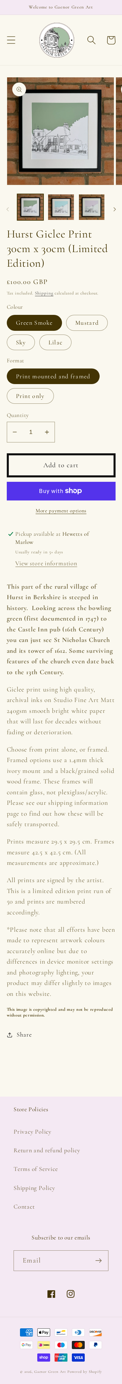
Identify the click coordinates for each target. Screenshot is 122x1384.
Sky (21, 342)
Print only (30, 396)
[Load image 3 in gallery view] (92, 207)
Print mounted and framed (53, 376)
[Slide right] (114, 209)
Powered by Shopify (84, 1371)
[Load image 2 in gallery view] (61, 207)
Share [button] (24, 1034)
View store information (46, 563)
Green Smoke (34, 322)
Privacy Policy (33, 1131)
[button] (11, 40)
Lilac (55, 342)
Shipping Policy (34, 1188)
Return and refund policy (47, 1150)
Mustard (87, 322)
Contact (24, 1206)
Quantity (18, 415)
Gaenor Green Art (50, 1371)
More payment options (61, 511)
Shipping (44, 293)
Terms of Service (36, 1169)
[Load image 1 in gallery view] (30, 207)
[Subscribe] (98, 1260)
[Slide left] (7, 209)
